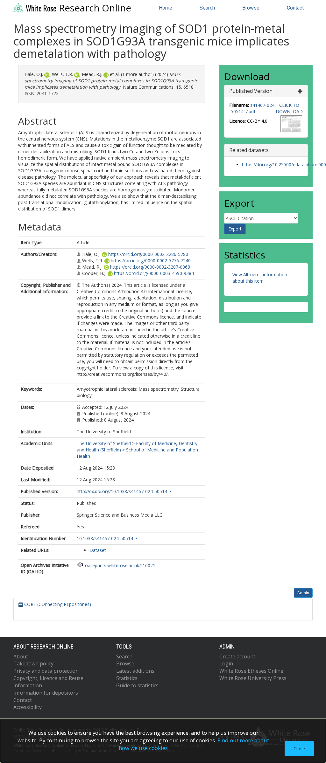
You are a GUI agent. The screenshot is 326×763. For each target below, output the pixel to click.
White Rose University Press (253, 678)
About (20, 656)
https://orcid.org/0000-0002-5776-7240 (151, 261)
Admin (303, 592)
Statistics (127, 678)
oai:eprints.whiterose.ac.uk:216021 (120, 565)
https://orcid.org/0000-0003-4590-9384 (154, 273)
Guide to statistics (137, 685)
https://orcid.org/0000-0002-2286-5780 (148, 254)
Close (299, 749)
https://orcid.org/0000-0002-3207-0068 (150, 267)
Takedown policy (33, 663)
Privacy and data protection (46, 670)
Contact (295, 8)
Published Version (251, 90)
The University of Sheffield (104, 443)
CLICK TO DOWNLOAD (289, 108)
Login (226, 663)
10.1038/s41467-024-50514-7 (107, 538)
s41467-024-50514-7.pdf (251, 108)
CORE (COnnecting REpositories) (57, 604)
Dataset (97, 550)
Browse (250, 8)
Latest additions (135, 670)
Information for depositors (45, 692)
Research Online (78, 8)
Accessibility (27, 707)
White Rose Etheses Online (251, 670)
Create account (237, 656)
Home (165, 8)
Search (207, 8)
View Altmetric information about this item (259, 278)
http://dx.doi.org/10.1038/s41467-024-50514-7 (124, 491)
